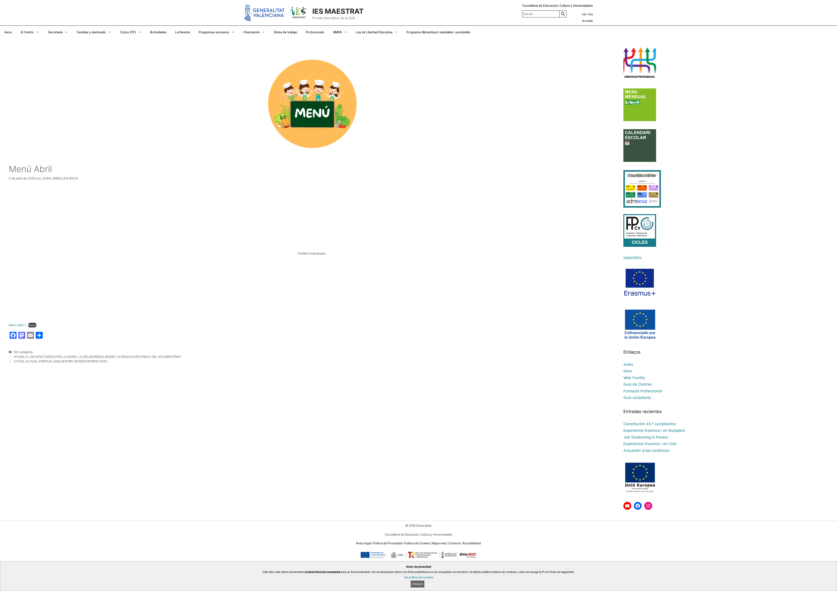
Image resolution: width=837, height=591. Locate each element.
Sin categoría (23, 352)
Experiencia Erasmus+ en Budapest (654, 430)
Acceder (587, 20)
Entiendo (417, 584)
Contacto (454, 543)
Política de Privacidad (387, 543)
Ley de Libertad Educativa (374, 32)
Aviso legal (363, 543)
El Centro (27, 32)
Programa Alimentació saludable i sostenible (438, 32)
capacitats (632, 257)
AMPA (337, 32)
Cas (590, 14)
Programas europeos (214, 32)
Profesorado (315, 32)
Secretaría (55, 32)
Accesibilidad (472, 543)
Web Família (634, 378)
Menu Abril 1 (17, 325)
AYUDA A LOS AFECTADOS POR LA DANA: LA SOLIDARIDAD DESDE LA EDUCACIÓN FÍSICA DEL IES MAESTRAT (97, 357)
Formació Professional (642, 391)
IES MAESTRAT (338, 11)
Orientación (251, 32)
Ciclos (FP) (128, 32)
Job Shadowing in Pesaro (645, 437)
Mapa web (439, 543)
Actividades (158, 32)
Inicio (8, 32)
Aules (628, 364)
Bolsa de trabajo (285, 32)
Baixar (32, 325)
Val (584, 14)
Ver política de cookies (418, 577)
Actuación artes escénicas (646, 450)
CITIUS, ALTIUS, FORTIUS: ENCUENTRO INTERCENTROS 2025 (60, 361)
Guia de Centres (637, 384)
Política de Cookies (417, 543)
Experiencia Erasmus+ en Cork (650, 444)
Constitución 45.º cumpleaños (649, 424)
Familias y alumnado (91, 32)
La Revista (182, 32)
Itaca (627, 371)
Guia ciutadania (637, 397)
